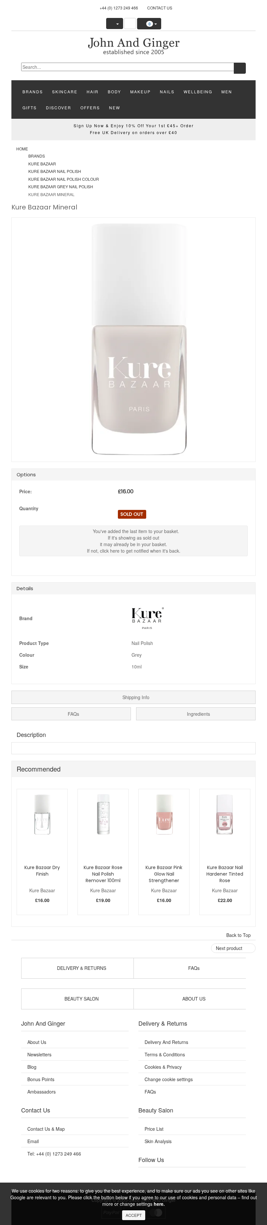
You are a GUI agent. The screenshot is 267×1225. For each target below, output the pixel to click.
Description (31, 734)
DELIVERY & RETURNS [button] (81, 968)
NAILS (167, 91)
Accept (134, 1215)
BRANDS (32, 91)
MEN (226, 91)
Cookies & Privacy (163, 1067)
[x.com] (184, 1175)
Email (33, 1141)
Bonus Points (40, 1079)
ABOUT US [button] (193, 998)
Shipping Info (135, 697)
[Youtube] (167, 1175)
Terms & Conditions (165, 1054)
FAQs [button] (193, 968)
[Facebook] (151, 1175)
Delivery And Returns (166, 1042)
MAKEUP (140, 91)
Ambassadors (41, 1091)
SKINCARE (64, 91)
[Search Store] (130, 23)
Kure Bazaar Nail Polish (54, 171)
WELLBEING (198, 91)
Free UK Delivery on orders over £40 (133, 132)
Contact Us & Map (46, 1128)
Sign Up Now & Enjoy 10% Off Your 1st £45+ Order (134, 125)
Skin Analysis (158, 1141)
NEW (114, 107)
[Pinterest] (216, 1175)
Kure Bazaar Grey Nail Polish (60, 186)
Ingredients (198, 714)
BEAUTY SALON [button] (81, 998)
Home (22, 148)
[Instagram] (200, 1175)
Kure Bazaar (42, 163)
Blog (31, 1067)
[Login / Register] (114, 23)
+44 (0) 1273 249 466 (119, 7)
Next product (230, 948)
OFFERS (90, 107)
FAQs (72, 714)
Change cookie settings (169, 1079)
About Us (36, 1042)
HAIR (93, 91)
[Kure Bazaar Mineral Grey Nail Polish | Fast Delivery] (133, 45)
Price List (154, 1128)
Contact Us (159, 7)
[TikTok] (233, 1175)
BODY (114, 91)
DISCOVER (58, 107)
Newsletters (39, 1054)
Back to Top (239, 935)
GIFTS (29, 107)
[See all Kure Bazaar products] (148, 617)
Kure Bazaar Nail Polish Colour (63, 179)
